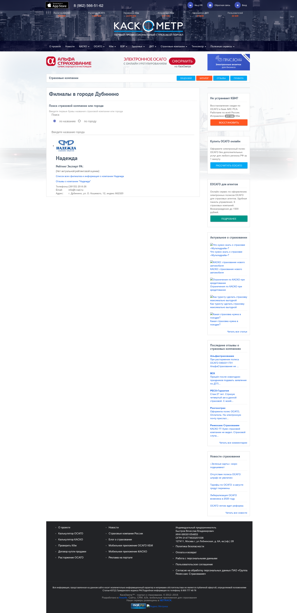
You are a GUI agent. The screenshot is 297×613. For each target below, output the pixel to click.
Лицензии (186, 78)
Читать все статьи (237, 331)
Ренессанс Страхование (224, 425)
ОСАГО (98, 46)
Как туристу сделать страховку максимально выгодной (227, 305)
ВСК (212, 373)
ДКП (152, 46)
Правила (239, 78)
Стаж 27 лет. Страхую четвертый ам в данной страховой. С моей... (223, 397)
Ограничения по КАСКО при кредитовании (226, 288)
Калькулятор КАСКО (70, 539)
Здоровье (137, 46)
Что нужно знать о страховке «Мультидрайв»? (226, 253)
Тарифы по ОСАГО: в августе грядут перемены (226, 486)
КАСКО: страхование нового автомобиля (226, 270)
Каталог (204, 78)
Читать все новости (236, 512)
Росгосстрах (218, 408)
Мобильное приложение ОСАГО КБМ (131, 545)
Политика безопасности (190, 546)
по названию (67, 121)
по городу (90, 121)
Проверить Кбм (67, 545)
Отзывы (221, 78)
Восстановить (229, 122)
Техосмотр (198, 46)
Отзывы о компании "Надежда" (73, 181)
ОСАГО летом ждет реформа (226, 505)
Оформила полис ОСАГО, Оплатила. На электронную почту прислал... (225, 415)
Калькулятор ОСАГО (70, 533)
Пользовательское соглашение (194, 564)
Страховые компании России (126, 533)
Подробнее (228, 218)
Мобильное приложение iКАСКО (128, 551)
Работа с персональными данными (196, 558)
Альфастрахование (222, 355)
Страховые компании (173, 46)
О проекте (55, 46)
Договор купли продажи (72, 551)
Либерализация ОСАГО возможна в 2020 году (223, 496)
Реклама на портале (121, 557)
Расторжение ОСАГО (71, 557)
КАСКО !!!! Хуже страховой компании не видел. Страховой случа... (227, 432)
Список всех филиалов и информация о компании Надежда (90, 176)
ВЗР (122, 46)
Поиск (55, 115)
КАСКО (83, 46)
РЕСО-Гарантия (219, 390)
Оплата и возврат (186, 552)
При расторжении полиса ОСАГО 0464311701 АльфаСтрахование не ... (224, 362)
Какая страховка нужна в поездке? (224, 322)
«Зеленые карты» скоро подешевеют (223, 465)
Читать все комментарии (233, 442)
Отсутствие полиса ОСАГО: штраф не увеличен (225, 475)
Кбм (111, 46)
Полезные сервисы (222, 46)
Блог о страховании (120, 539)
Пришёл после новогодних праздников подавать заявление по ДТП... (228, 380)
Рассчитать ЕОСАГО (229, 165)
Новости (70, 46)
